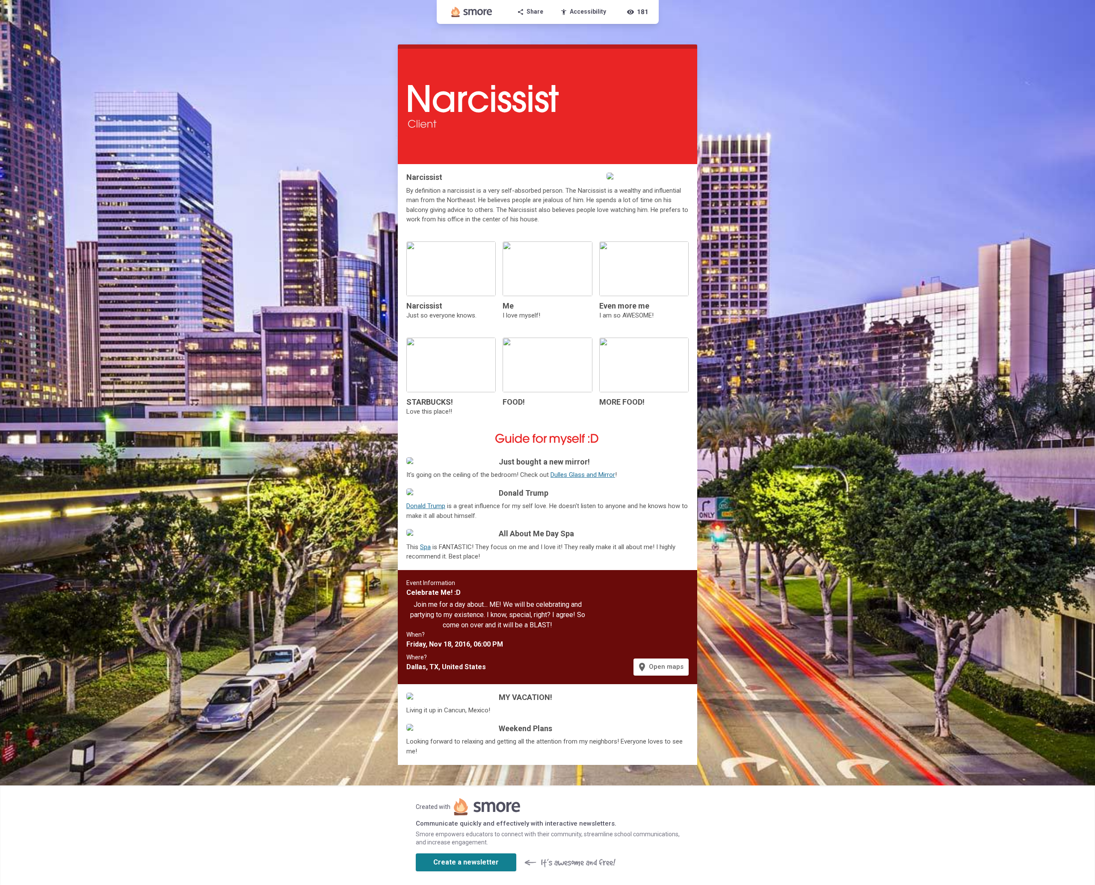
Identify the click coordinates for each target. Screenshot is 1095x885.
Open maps (660, 667)
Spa (425, 547)
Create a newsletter (466, 862)
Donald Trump (425, 506)
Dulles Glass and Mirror (582, 475)
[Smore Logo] (472, 12)
